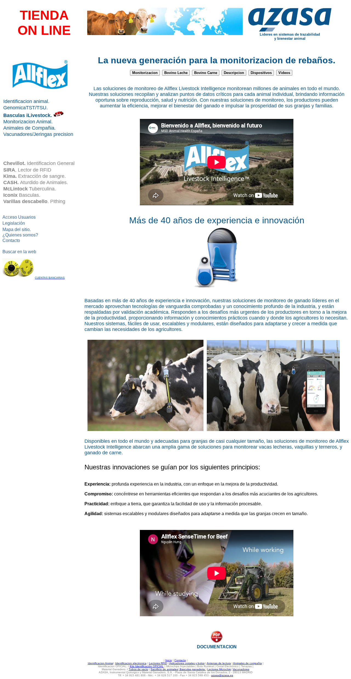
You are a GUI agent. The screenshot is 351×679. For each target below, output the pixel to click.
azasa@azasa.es (222, 675)
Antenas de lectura (219, 663)
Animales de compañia (247, 663)
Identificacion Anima (100, 663)
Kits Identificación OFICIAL (147, 666)
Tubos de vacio (138, 669)
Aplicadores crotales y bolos (187, 663)
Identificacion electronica (130, 663)
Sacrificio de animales (164, 669)
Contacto (180, 660)
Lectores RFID (158, 663)
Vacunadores (241, 669)
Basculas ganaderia (192, 669)
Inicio (168, 660)
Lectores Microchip (219, 669)
